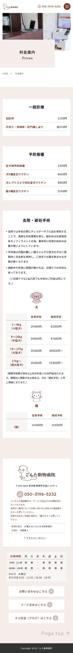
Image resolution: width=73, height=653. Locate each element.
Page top (52, 633)
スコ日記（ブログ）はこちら (33, 618)
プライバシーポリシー (36, 537)
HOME (5, 73)
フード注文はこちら (33, 605)
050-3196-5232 (51, 6)
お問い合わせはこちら (33, 591)
